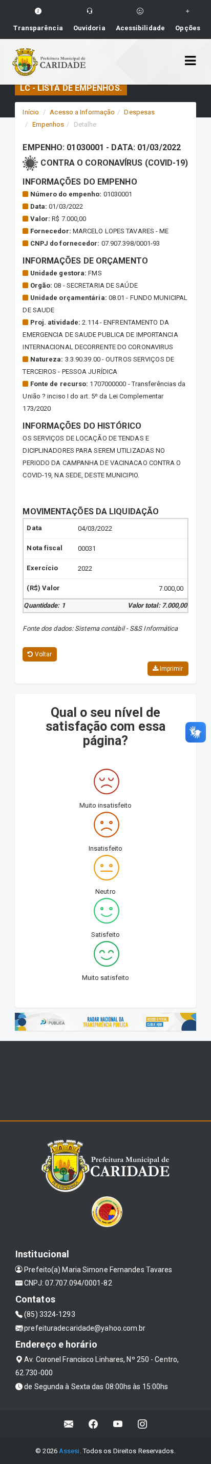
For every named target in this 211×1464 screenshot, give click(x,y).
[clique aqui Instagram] (143, 1424)
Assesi (69, 1451)
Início (31, 112)
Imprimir (170, 668)
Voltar (42, 654)
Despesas (139, 112)
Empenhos (48, 124)
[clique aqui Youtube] (118, 1424)
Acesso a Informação (82, 112)
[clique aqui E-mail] (69, 1424)
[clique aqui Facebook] (93, 1424)
